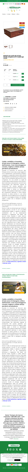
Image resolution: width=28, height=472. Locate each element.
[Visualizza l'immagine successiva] (5, 32)
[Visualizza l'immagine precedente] (23, 32)
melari (24, 261)
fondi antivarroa (11, 261)
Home (4, 14)
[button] (17, 85)
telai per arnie (7, 263)
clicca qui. (15, 438)
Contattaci (11, 3)
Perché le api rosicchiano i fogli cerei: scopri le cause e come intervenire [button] (13, 139)
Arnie (8, 14)
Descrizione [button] (6, 116)
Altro (18, 14)
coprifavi (19, 261)
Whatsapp (6, 3)
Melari (13, 14)
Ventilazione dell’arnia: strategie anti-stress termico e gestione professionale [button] (13, 276)
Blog (14, 3)
